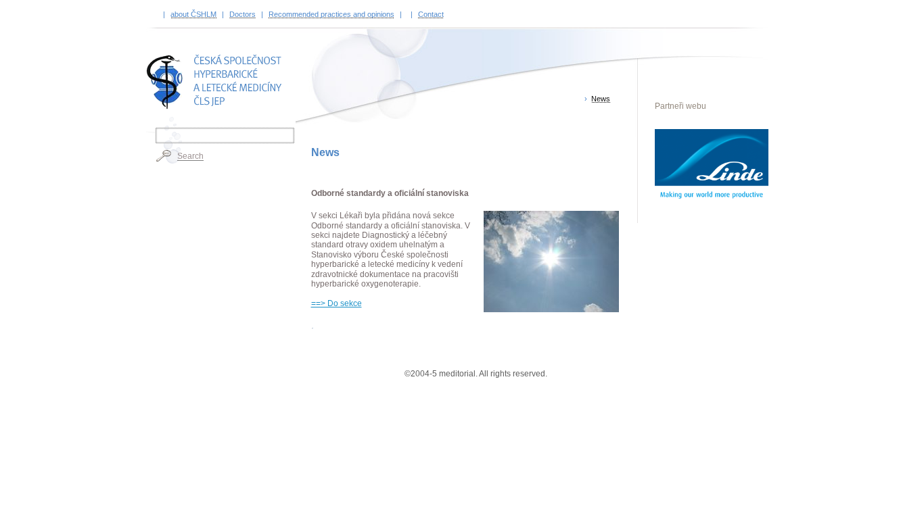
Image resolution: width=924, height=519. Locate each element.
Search (190, 156)
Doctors (242, 14)
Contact (431, 14)
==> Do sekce (336, 303)
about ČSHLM (193, 14)
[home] (216, 81)
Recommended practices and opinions (331, 14)
